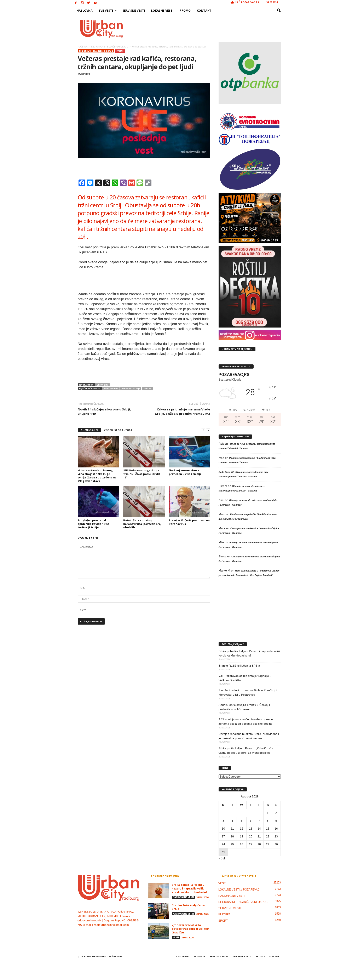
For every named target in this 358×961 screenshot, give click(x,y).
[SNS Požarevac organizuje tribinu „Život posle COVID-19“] (144, 451)
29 (267, 844)
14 (259, 828)
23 (276, 836)
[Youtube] (95, 3)
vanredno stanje (131, 388)
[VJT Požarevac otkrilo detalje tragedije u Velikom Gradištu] (158, 931)
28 (259, 844)
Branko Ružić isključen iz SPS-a (239, 665)
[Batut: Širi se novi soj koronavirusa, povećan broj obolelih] (144, 501)
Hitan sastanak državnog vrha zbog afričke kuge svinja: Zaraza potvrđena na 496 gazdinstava (97, 475)
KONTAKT (204, 10)
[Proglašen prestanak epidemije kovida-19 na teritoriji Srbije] (98, 501)
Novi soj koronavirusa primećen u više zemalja (185, 472)
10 (223, 828)
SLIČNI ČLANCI (89, 430)
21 (259, 836)
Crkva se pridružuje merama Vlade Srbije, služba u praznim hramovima (182, 411)
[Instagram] (82, 3)
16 (276, 828)
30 (276, 844)
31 (223, 852)
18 (232, 836)
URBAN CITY (102, 384)
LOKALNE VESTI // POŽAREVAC (239, 889)
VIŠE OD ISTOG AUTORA (118, 430)
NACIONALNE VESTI (183, 897)
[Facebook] (75, 3)
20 (250, 836)
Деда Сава (224, 472)
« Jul (222, 858)
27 (250, 844)
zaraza (147, 388)
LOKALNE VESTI (162, 10)
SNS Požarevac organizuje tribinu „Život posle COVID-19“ (142, 473)
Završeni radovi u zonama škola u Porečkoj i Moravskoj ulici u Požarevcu (248, 692)
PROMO (185, 10)
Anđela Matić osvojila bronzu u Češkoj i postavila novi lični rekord (244, 707)
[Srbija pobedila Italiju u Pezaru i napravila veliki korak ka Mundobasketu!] (158, 890)
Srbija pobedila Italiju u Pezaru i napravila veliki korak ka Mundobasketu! (249, 653)
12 (241, 828)
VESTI (120, 51)
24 (223, 844)
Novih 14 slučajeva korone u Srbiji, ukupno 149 (104, 411)
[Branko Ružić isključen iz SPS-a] (158, 911)
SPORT (223, 920)
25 (232, 844)
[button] (278, 10)
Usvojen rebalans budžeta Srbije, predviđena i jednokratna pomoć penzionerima (249, 736)
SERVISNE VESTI (133, 10)
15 (267, 828)
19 (241, 836)
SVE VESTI (106, 10)
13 (250, 828)
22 (267, 836)
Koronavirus (111, 388)
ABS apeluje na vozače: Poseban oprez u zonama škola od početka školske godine (246, 721)
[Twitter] (88, 3)
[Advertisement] (209, 28)
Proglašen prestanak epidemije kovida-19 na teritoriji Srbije (93, 523)
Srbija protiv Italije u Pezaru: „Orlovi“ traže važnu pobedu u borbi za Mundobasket (246, 750)
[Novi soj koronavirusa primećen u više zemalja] (189, 451)
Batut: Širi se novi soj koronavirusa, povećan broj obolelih (142, 523)
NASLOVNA (84, 10)
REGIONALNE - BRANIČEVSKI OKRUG (96, 51)
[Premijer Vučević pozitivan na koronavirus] (189, 501)
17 (223, 836)
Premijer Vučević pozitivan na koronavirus (189, 522)
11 (232, 828)
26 (241, 844)
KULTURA (224, 914)
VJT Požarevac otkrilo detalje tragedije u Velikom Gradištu (245, 678)
